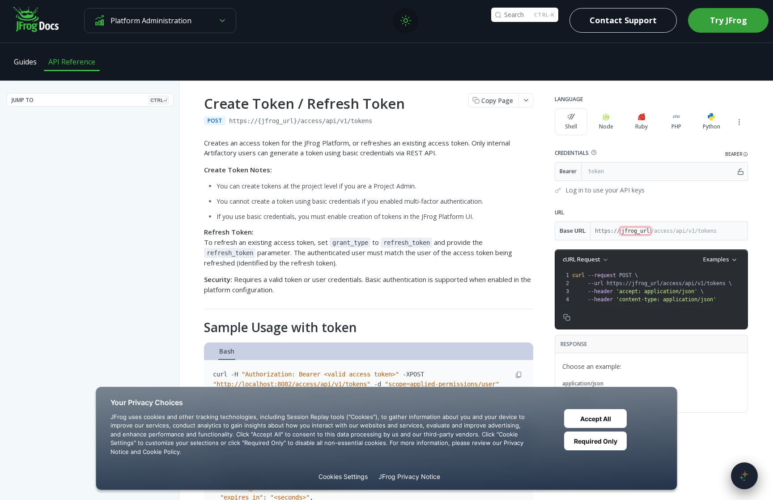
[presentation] (659, 287)
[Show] (740, 171)
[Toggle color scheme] (405, 20)
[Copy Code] (519, 375)
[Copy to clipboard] (381, 121)
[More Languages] (739, 121)
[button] (593, 152)
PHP (676, 126)
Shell (571, 126)
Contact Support (623, 20)
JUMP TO (89, 100)
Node (606, 126)
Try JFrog (728, 20)
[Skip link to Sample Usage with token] (198, 327)
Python (711, 126)
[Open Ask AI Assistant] (744, 475)
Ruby (641, 126)
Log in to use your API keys (605, 190)
